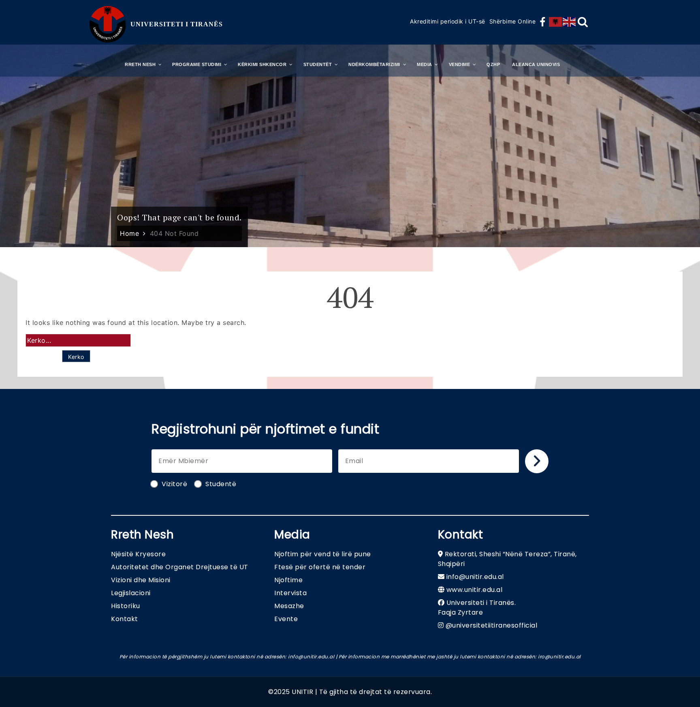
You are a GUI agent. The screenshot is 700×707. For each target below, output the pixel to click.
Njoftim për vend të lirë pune (322, 554)
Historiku (125, 606)
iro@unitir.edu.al (559, 656)
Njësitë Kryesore (138, 554)
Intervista (290, 593)
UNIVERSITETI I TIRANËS (176, 24)
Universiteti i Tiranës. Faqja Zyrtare (477, 607)
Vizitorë (174, 484)
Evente (286, 619)
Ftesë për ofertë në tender (319, 567)
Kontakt (124, 619)
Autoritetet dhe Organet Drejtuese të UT (179, 567)
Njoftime (288, 580)
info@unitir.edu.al (475, 576)
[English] (569, 22)
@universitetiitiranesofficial (492, 625)
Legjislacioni (131, 593)
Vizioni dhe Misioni (141, 580)
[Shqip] (556, 22)
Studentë (220, 484)
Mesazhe (289, 606)
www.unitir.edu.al (474, 589)
